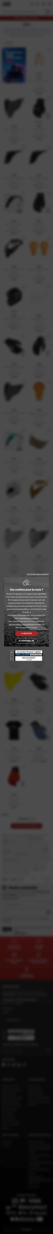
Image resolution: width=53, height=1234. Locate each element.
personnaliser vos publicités (22, 624)
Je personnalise (26, 641)
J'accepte (27, 633)
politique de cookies (29, 618)
